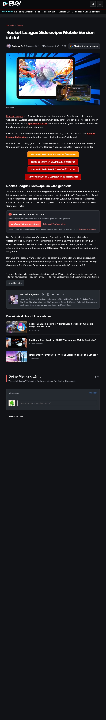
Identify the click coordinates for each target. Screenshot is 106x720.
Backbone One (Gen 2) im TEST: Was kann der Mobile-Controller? (62, 340)
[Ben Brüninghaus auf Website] (63, 294)
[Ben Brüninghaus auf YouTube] (58, 294)
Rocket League (14, 116)
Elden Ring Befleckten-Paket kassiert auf (34, 12)
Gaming (20, 25)
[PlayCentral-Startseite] (12, 4)
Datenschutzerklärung (87, 229)
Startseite (10, 25)
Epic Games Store (37, 123)
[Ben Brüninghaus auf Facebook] (42, 294)
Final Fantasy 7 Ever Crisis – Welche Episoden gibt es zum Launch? (63, 355)
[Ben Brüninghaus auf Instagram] (48, 294)
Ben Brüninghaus (29, 294)
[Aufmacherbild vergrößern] (53, 79)
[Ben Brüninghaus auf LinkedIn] (53, 294)
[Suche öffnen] (93, 4)
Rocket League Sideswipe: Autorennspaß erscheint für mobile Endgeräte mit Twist (61, 325)
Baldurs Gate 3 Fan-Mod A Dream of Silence (80, 12)
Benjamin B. (17, 46)
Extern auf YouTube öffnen (54, 224)
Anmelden (93, 393)
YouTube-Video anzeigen (25, 224)
